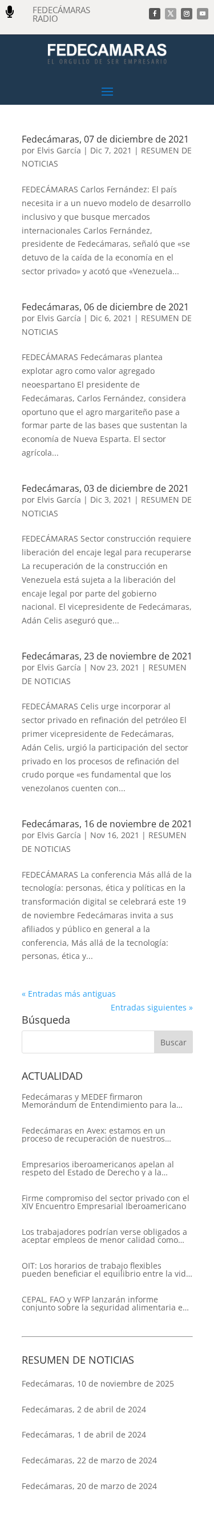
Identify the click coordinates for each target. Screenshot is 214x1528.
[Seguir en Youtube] (202, 13)
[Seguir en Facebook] (154, 13)
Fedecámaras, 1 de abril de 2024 (84, 1434)
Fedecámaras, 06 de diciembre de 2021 (105, 307)
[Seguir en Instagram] (186, 13)
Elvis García (59, 150)
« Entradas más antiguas (69, 993)
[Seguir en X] (170, 13)
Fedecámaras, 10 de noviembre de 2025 (98, 1383)
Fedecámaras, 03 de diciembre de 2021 (105, 488)
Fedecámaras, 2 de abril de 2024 (84, 1409)
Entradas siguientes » (152, 1007)
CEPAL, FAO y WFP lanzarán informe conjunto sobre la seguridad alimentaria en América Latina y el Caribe (105, 1304)
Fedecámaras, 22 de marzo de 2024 (89, 1460)
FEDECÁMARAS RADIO (61, 14)
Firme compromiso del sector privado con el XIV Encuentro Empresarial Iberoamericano (105, 1202)
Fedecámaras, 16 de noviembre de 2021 (107, 824)
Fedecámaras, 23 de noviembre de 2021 (107, 656)
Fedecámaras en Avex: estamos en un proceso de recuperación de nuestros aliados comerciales (93, 1135)
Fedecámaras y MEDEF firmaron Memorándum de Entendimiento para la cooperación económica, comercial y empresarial (99, 1101)
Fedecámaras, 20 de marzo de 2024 (89, 1485)
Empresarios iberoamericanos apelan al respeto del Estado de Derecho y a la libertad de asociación (98, 1168)
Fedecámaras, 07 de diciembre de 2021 (105, 139)
